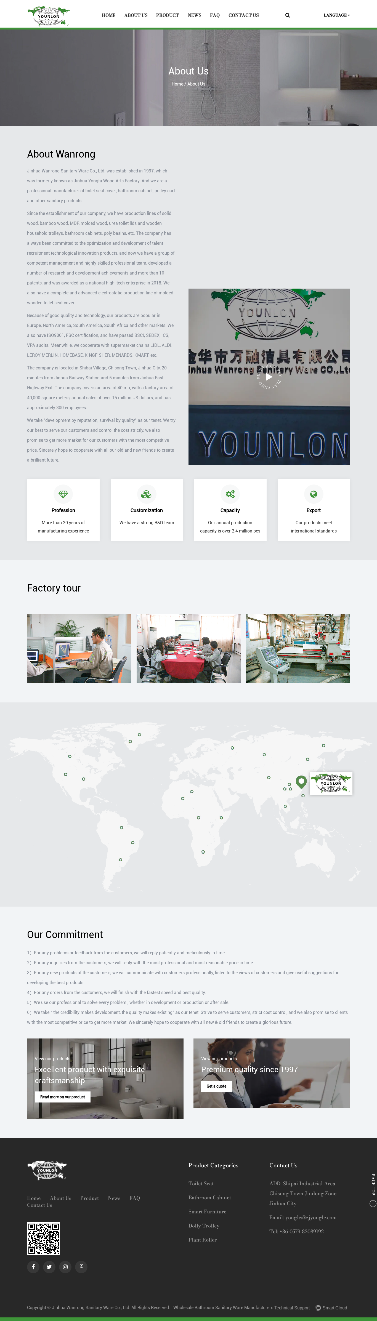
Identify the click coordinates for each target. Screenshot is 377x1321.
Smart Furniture (207, 1211)
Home (108, 15)
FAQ (215, 15)
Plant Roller (203, 1239)
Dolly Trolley (204, 1225)
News (194, 15)
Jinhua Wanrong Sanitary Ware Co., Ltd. (91, 1307)
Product (167, 15)
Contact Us (244, 15)
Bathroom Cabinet (210, 1197)
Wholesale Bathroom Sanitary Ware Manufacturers (223, 1307)
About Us (135, 15)
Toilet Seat (201, 1183)
